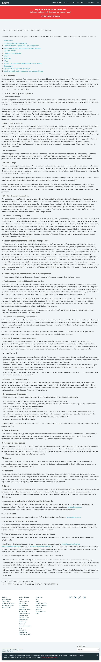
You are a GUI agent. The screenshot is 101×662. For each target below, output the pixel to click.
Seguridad (7, 58)
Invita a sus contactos (8, 603)
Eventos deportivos (24, 634)
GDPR (37, 613)
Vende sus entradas (8, 605)
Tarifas (66, 2)
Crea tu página (6, 601)
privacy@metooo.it (75, 507)
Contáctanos (8, 66)
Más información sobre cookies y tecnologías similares (23, 71)
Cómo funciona (57, 2)
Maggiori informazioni (50, 16)
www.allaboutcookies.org (70, 544)
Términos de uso (40, 611)
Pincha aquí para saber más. (49, 657)
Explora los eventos (41, 605)
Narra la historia (6, 607)
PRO (78, 2)
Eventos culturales (24, 613)
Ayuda (37, 601)
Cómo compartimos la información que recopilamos (22, 48)
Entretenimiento (23, 619)
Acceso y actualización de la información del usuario (23, 63)
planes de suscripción (88, 2)
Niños (6, 61)
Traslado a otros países (12, 53)
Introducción (8, 41)
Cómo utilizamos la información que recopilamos (21, 46)
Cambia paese (81, 646)
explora (72, 2)
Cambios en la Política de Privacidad (17, 69)
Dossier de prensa (41, 603)
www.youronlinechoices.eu (11, 547)
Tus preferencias (10, 51)
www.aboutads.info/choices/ (40, 547)
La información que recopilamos (15, 43)
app (98, 2)
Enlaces (6, 56)
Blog (37, 599)
